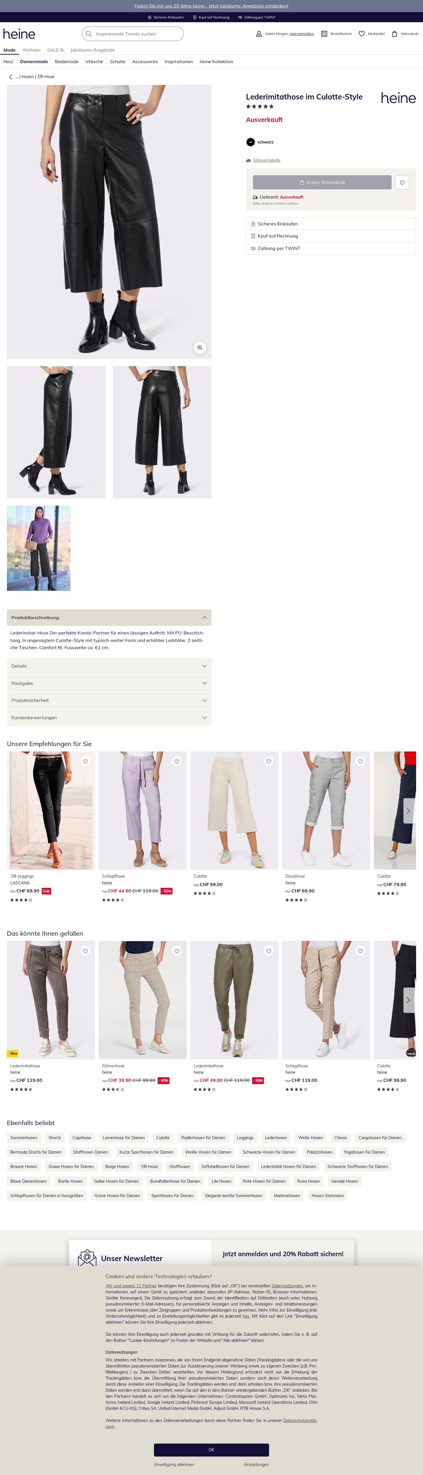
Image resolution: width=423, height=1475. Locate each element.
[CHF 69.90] (326, 810)
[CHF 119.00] (326, 1000)
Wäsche (94, 61)
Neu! (8, 61)
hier (246, 1316)
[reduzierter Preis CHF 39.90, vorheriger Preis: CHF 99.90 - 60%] (143, 1000)
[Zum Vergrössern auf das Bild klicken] (200, 348)
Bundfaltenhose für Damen (175, 1181)
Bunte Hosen (70, 1181)
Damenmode (34, 61)
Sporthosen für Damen (172, 1195)
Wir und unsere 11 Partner (131, 1285)
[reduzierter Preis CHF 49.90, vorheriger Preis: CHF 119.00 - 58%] (234, 1000)
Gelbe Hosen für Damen (116, 1181)
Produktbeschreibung (35, 617)
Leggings (245, 1137)
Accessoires (145, 61)
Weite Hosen (310, 1137)
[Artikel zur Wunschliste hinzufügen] (402, 182)
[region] (211, 1370)
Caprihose (82, 1137)
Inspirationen (179, 61)
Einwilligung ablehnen (174, 1464)
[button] (9, 76)
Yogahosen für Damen (364, 1152)
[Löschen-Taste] (178, 33)
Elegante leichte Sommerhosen (233, 1195)
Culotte (163, 1137)
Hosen (28, 76)
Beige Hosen (117, 1166)
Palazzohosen (319, 1152)
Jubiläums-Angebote (92, 50)
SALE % (55, 50)
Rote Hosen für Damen (264, 1181)
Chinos (340, 1137)
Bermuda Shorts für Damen (36, 1152)
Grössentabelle (267, 160)
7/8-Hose (45, 76)
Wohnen (31, 50)
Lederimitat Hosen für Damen (288, 1166)
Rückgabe (22, 683)
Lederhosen (276, 1137)
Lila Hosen (221, 1181)
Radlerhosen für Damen (203, 1137)
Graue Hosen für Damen (71, 1166)
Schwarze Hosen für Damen (269, 1152)
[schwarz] (250, 142)
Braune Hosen (23, 1166)
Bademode (67, 61)
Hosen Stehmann (328, 1195)
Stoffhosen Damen (90, 1152)
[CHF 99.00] (234, 810)
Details (19, 666)
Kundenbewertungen (34, 717)
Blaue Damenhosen (28, 1181)
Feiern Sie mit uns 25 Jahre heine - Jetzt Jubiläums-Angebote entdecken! (211, 6)
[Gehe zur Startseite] (19, 33)
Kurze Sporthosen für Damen (146, 1152)
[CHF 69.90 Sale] (51, 810)
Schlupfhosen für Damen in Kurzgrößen (46, 1195)
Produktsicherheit (30, 700)
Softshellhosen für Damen (225, 1166)
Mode (9, 50)
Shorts (55, 1137)
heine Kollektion (216, 61)
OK (211, 1450)
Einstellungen (256, 1464)
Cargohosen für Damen (380, 1137)
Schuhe (117, 61)
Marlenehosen (287, 1195)
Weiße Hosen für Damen (208, 1152)
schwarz (265, 142)
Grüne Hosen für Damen (117, 1195)
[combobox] (145, 34)
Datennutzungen (287, 1285)
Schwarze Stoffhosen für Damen (357, 1166)
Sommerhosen (23, 1137)
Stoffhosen (179, 1166)
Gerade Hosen (344, 1181)
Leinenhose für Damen (124, 1137)
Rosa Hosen (308, 1181)
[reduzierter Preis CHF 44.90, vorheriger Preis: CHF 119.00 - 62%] (143, 810)
